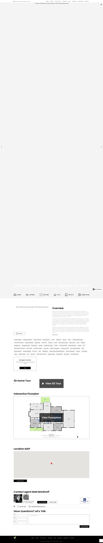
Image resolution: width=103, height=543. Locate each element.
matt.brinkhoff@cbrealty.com (38, 506)
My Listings (74, 1)
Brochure (87, 1)
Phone (14, 521)
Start (25, 368)
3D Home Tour (58, 1)
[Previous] (2, 147)
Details (47, 1)
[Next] (101, 147)
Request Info (80, 1)
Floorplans (64, 1)
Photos (51, 1)
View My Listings (42, 502)
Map (69, 1)
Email (14, 517)
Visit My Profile (52, 502)
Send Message (84, 526)
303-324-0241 (22, 506)
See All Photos (98, 289)
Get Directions (20, 480)
